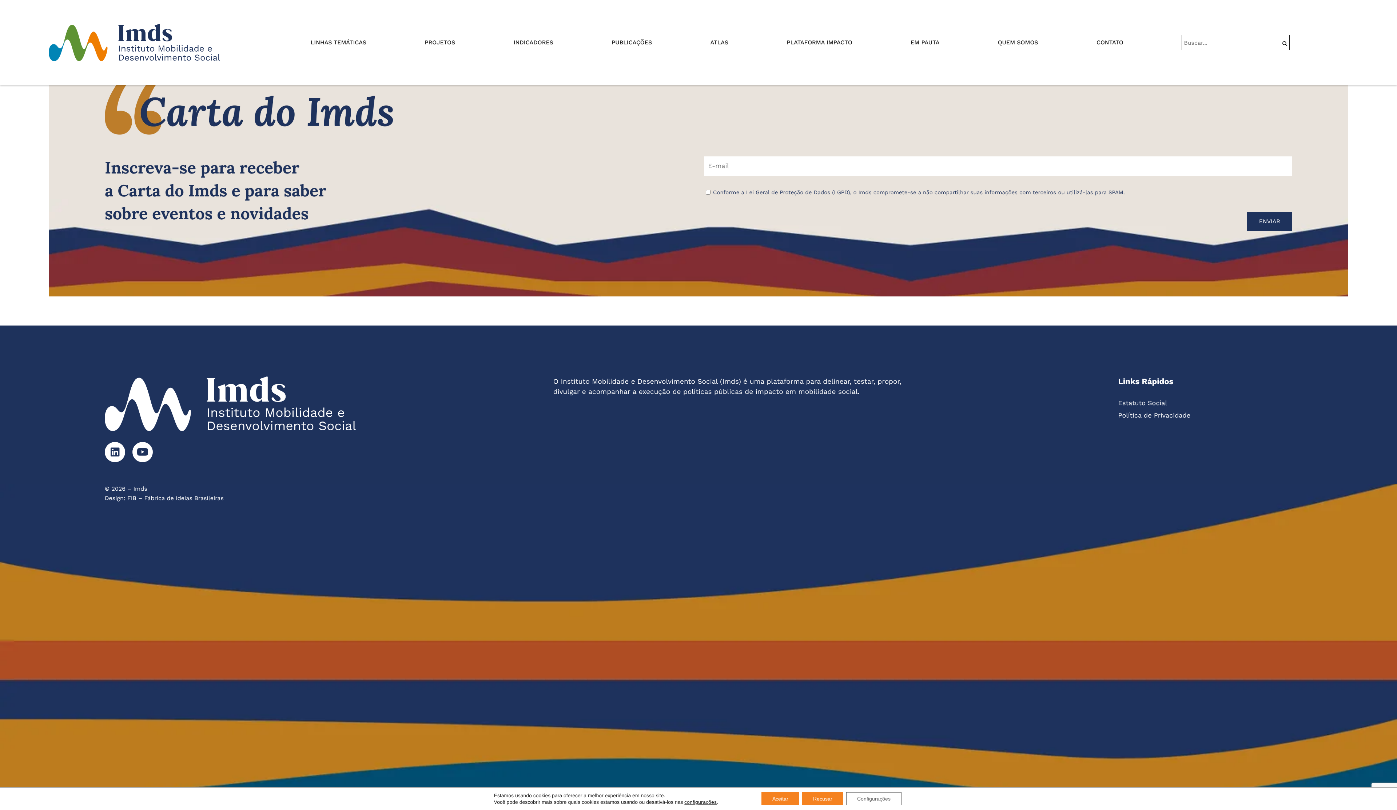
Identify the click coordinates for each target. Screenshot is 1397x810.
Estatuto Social (1142, 403)
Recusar (822, 799)
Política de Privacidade (1154, 415)
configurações (700, 802)
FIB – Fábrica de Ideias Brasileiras (175, 498)
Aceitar (780, 799)
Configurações (874, 799)
